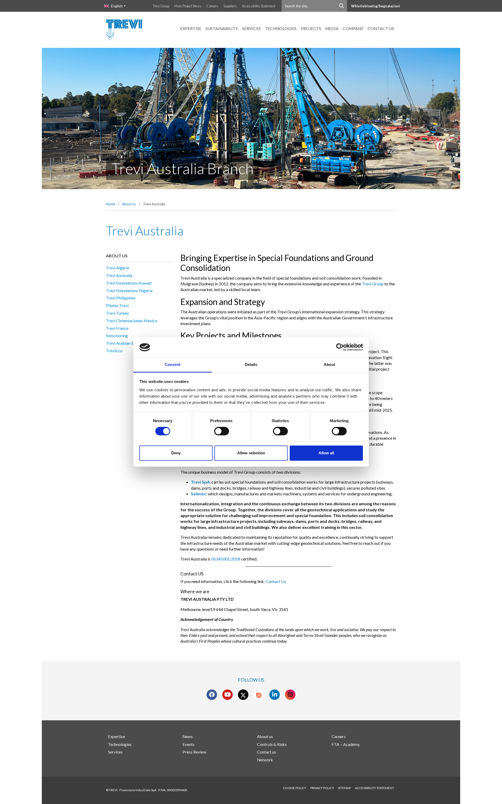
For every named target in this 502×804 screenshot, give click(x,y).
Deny (176, 453)
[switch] (221, 431)
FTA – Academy (346, 744)
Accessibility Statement (258, 6)
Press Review (194, 752)
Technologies (280, 28)
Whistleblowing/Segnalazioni (375, 6)
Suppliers (230, 6)
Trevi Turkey (117, 312)
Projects (311, 28)
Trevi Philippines (121, 297)
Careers (212, 6)
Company (353, 28)
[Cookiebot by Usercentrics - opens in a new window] (340, 347)
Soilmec (198, 493)
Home (110, 204)
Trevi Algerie (117, 267)
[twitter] (243, 695)
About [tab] (329, 364)
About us (129, 204)
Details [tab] (251, 364)
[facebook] (212, 695)
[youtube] (227, 695)
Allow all (326, 453)
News (187, 736)
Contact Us (276, 581)
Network (265, 759)
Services (251, 28)
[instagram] (290, 695)
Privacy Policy (322, 788)
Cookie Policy (294, 788)
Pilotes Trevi (117, 305)
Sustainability (222, 28)
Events (188, 744)
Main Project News (187, 6)
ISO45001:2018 (225, 558)
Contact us (381, 28)
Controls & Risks (272, 744)
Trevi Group (161, 6)
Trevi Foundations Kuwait (129, 282)
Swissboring (117, 335)
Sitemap (344, 788)
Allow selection (251, 453)
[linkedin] (274, 695)
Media (332, 28)
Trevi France (117, 328)
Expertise (190, 28)
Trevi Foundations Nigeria (129, 290)
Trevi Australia (119, 275)
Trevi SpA (200, 481)
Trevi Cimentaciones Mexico (131, 320)
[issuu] (258, 695)
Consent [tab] (172, 364)
